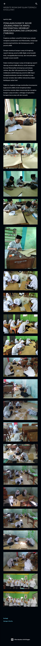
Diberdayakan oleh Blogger (22, 639)
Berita (11, 621)
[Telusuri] (36, 3)
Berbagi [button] (5, 618)
